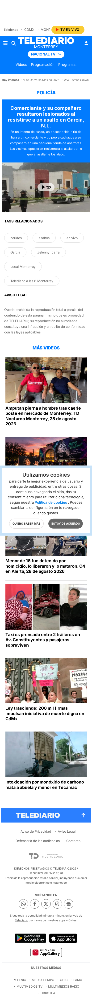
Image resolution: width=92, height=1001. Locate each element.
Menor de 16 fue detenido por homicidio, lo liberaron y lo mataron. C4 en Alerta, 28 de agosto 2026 (45, 566)
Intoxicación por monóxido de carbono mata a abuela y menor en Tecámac (44, 784)
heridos (16, 238)
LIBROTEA (48, 993)
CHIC (64, 980)
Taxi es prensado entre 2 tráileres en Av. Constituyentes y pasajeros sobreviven (42, 640)
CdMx (29, 30)
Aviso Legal (66, 831)
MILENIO (20, 980)
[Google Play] (30, 938)
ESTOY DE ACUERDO (65, 523)
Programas (67, 64)
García (15, 252)
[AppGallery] (46, 952)
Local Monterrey (23, 267)
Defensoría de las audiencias (38, 841)
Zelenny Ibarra (48, 252)
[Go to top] (83, 815)
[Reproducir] (46, 187)
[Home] (46, 40)
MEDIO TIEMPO (43, 980)
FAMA (77, 980)
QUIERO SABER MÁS (27, 523)
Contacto (73, 841)
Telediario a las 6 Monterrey (31, 281)
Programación (42, 64)
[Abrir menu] (5, 43)
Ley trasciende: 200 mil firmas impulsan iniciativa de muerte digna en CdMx (44, 713)
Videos (21, 64)
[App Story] (63, 938)
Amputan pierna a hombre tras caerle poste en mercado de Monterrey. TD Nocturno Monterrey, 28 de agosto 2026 (43, 416)
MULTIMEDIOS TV (29, 986)
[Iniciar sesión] (86, 43)
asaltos (44, 238)
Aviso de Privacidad (36, 831)
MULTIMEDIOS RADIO (63, 986)
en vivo (72, 238)
